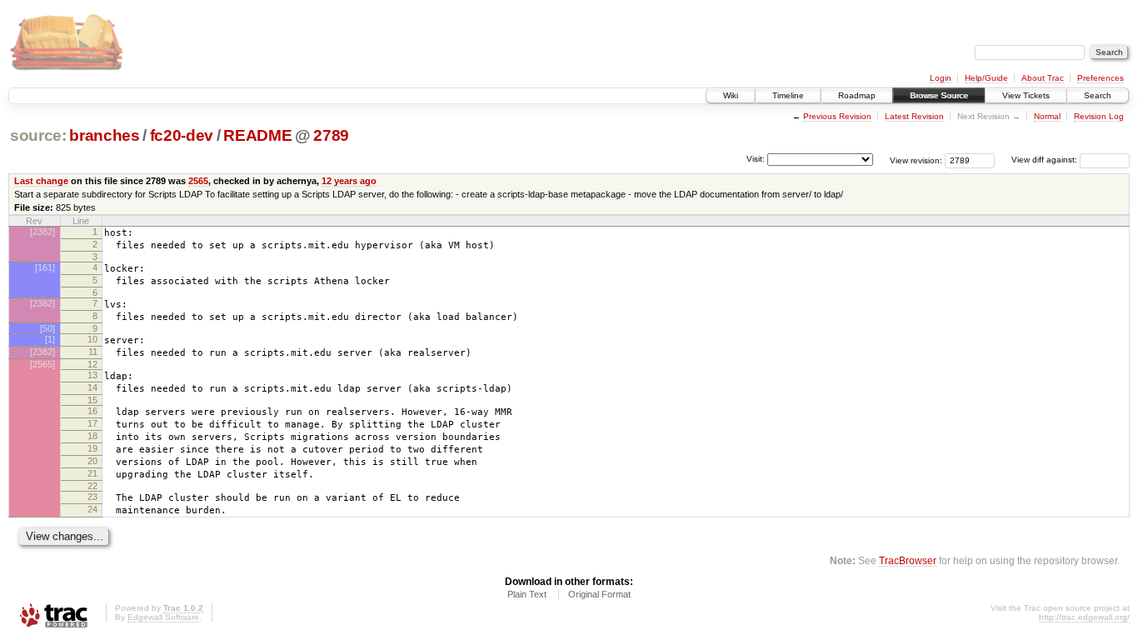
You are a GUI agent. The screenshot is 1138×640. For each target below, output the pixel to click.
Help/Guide (986, 77)
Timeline (788, 95)
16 (92, 411)
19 (92, 448)
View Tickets (1026, 95)
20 (92, 461)
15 (92, 400)
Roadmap (857, 95)
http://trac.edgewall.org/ (1084, 617)
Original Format (599, 594)
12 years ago (349, 181)
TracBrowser (907, 560)
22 (92, 486)
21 (92, 473)
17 (92, 423)
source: (38, 135)
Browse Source (939, 95)
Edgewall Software (163, 617)
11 (92, 352)
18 (92, 436)
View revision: (916, 159)
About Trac (1042, 77)
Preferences (1100, 77)
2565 (198, 181)
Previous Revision (837, 116)
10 (92, 339)
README (257, 135)
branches (104, 135)
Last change (41, 181)
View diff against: (1045, 159)
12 (92, 364)
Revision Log (1099, 116)
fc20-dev (181, 135)
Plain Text (527, 594)
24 (92, 509)
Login (940, 77)
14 (92, 387)
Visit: (755, 158)
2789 (331, 135)
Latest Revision (914, 116)
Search (1097, 95)
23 (92, 497)
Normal (1047, 116)
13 (92, 375)
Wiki (730, 95)
